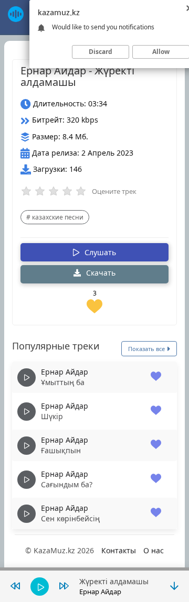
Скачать (100, 273)
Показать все (147, 349)
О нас (153, 550)
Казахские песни (57, 217)
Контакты (118, 550)
